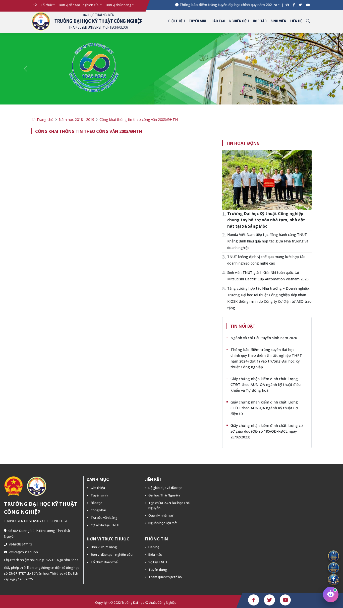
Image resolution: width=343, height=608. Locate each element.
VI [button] (275, 5)
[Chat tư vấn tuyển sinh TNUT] (330, 595)
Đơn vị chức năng (118, 5)
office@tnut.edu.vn (23, 552)
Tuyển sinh (198, 21)
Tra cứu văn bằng (104, 517)
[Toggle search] (308, 21)
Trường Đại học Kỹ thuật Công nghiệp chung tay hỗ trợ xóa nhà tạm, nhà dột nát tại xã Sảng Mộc (266, 220)
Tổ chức (46, 5)
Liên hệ (296, 21)
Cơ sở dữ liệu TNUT (105, 525)
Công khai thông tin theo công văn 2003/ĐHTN (138, 119)
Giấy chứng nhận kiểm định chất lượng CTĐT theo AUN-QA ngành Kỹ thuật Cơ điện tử (264, 408)
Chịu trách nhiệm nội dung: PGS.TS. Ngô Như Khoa (41, 560)
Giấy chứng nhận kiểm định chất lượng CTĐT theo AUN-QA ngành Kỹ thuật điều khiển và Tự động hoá (266, 384)
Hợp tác (260, 21)
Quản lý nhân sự (160, 515)
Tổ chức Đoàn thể (104, 562)
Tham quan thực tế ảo (165, 577)
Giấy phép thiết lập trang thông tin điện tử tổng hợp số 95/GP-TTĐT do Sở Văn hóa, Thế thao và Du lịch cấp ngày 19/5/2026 (42, 573)
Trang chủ (44, 119)
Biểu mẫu (155, 554)
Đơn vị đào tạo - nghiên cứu (79, 5)
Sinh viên (278, 21)
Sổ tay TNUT (158, 562)
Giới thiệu (176, 21)
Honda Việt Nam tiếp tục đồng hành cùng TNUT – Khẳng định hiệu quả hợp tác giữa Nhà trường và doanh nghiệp (268, 241)
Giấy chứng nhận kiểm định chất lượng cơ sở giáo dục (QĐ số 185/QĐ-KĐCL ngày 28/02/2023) (267, 431)
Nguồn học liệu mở (162, 523)
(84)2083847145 (20, 544)
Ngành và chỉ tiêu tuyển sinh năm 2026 (264, 337)
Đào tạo (218, 21)
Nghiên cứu (239, 21)
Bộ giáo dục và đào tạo (165, 487)
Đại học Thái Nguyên (164, 495)
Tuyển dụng (157, 569)
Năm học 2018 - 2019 (76, 119)
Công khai (98, 510)
